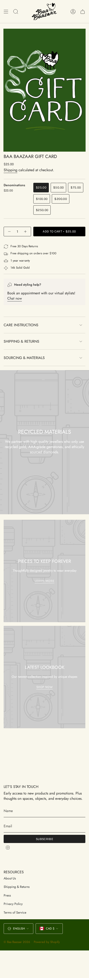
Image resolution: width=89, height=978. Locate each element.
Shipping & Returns (21, 341)
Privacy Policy (13, 904)
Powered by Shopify (47, 942)
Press (7, 895)
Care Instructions (21, 325)
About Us (10, 878)
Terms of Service (15, 912)
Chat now (14, 298)
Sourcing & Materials (24, 357)
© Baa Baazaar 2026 (17, 942)
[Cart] (82, 11)
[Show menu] (5, 11)
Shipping (10, 170)
